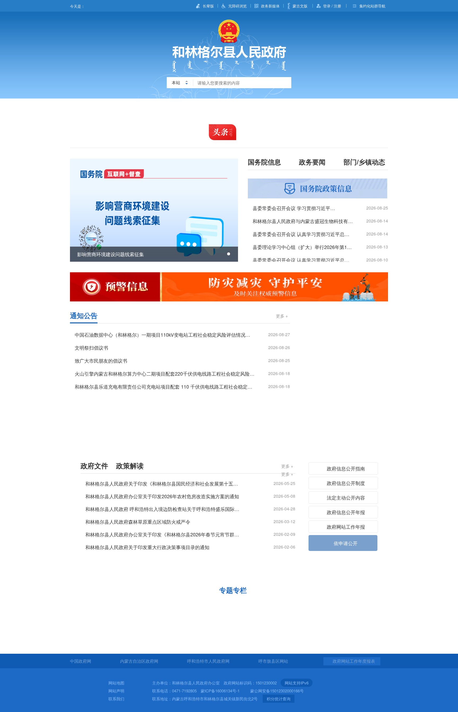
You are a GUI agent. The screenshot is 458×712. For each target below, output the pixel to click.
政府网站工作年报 (345, 526)
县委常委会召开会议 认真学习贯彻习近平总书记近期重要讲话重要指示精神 (303, 259)
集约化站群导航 (372, 5)
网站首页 (87, 107)
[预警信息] (229, 286)
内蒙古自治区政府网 (139, 661)
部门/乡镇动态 (364, 163)
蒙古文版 (300, 5)
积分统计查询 (278, 698)
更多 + (282, 316)
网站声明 (116, 690)
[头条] (222, 132)
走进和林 (132, 107)
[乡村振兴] (188, 604)
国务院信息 (264, 163)
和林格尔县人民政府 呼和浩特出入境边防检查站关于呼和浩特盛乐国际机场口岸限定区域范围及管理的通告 (163, 508)
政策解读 (130, 465)
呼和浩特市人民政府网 (208, 661)
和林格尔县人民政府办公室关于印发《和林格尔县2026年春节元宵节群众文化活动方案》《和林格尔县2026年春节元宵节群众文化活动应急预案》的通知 (163, 534)
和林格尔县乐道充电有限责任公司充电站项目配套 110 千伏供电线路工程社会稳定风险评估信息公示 (165, 386)
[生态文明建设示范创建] (269, 604)
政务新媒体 (270, 5)
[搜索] (283, 83)
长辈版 (208, 5)
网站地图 (116, 683)
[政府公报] (344, 326)
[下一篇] (229, 210)
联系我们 (116, 698)
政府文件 (94, 465)
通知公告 (84, 315)
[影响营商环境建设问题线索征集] (154, 210)
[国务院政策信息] (317, 189)
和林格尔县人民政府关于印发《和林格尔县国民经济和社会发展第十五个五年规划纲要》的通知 (163, 483)
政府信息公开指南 (345, 468)
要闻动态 (177, 107)
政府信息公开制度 (345, 482)
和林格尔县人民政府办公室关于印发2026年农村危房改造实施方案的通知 (162, 496)
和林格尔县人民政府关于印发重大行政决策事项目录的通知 (147, 547)
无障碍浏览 (237, 5)
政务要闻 (312, 163)
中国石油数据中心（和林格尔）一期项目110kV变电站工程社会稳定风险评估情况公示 (165, 334)
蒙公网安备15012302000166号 (277, 690)
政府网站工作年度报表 (354, 661)
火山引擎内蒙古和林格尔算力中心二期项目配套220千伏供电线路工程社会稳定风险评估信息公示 (165, 373)
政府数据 (370, 107)
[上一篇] (78, 210)
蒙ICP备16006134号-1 (220, 690)
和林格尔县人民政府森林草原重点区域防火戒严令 (137, 521)
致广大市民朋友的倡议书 (101, 360)
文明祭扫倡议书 (91, 347)
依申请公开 (345, 543)
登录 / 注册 (332, 5)
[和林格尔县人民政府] (229, 46)
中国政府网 (80, 661)
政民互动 (325, 107)
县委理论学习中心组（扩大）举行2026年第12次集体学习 (303, 246)
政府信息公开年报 (345, 512)
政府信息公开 (228, 107)
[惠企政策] (108, 604)
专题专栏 (233, 590)
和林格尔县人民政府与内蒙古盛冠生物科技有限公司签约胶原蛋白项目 (303, 220)
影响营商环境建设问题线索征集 (110, 254)
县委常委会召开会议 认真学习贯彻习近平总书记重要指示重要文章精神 (303, 233)
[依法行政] (344, 317)
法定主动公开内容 (345, 497)
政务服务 (280, 107)
